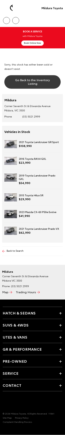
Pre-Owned (15, 361)
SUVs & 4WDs (16, 324)
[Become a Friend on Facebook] (5, 402)
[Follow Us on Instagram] (11, 402)
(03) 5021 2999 (31, 116)
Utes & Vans (15, 336)
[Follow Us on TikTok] (17, 402)
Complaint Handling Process (17, 421)
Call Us (6, 19)
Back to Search (15, 250)
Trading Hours (26, 292)
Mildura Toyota (52, 8)
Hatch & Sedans (19, 312)
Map (5, 292)
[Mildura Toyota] (8, 8)
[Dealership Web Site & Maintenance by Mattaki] (10, 429)
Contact (12, 385)
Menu (60, 19)
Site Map (7, 417)
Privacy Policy (22, 417)
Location (15, 19)
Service (11, 373)
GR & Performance (22, 349)
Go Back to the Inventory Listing (32, 81)
